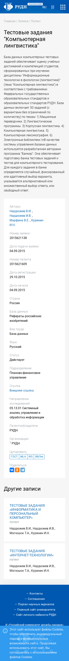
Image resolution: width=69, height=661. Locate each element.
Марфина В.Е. (19, 220)
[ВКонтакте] (12, 470)
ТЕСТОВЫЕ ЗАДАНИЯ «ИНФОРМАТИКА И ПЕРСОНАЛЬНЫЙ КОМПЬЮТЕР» (27, 512)
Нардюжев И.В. (20, 216)
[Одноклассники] (17, 470)
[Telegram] (22, 470)
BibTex (39, 456)
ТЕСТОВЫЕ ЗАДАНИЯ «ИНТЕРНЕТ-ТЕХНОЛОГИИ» (31, 553)
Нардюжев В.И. (20, 211)
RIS (31, 456)
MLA (23, 456)
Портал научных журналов (36, 604)
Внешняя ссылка (22, 390)
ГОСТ (14, 456)
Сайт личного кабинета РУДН (36, 615)
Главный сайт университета (36, 609)
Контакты (36, 593)
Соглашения (36, 599)
